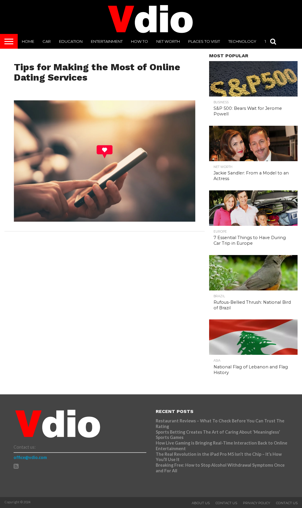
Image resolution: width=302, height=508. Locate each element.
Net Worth (168, 41)
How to (139, 41)
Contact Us (226, 503)
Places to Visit (204, 41)
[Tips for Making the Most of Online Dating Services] (105, 220)
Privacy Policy (256, 503)
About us (201, 503)
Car (46, 41)
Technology (242, 41)
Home (28, 41)
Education (71, 41)
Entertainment (107, 41)
